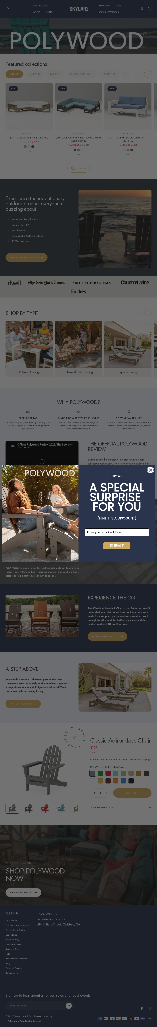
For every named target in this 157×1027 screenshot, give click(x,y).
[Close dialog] (150, 470)
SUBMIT (117, 546)
